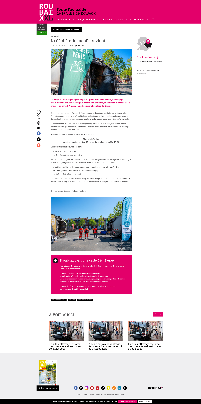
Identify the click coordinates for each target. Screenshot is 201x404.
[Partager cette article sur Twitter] (39, 139)
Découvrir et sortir (112, 19)
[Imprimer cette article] (39, 123)
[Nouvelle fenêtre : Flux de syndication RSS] (114, 388)
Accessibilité (109, 394)
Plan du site (119, 394)
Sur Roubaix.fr (141, 73)
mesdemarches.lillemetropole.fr (76, 289)
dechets (72, 300)
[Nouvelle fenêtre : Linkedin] (119, 388)
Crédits (85, 394)
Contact (79, 394)
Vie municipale (138, 19)
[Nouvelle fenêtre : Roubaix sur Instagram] (87, 388)
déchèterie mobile (58, 300)
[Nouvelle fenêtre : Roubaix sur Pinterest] (97, 388)
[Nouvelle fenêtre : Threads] (125, 388)
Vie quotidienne (86, 19)
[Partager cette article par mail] (39, 128)
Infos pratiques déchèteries (148, 70)
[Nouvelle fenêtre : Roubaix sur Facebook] (76, 388)
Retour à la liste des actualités (66, 30)
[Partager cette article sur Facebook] (39, 133)
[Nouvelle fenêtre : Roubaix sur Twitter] (81, 388)
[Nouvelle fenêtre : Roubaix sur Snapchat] (108, 388)
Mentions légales (96, 394)
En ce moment (64, 19)
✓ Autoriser (42, 33)
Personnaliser (145, 401)
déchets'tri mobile (85, 300)
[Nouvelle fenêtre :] (92, 388)
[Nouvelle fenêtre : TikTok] (103, 388)
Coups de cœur (38, 116)
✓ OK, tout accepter (127, 401)
